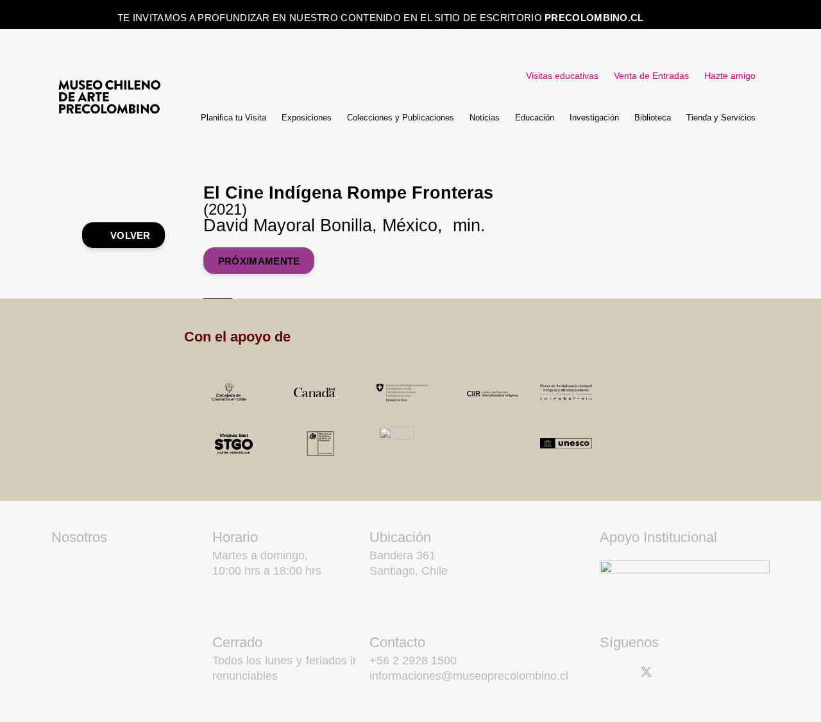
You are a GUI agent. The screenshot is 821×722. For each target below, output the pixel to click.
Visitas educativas (562, 75)
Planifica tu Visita (233, 117)
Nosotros (79, 537)
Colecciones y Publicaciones (400, 117)
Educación (534, 117)
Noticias (485, 117)
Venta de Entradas (651, 75)
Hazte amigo (730, 75)
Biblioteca (652, 117)
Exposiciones (307, 117)
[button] (439, 337)
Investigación (594, 117)
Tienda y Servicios (721, 117)
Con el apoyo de (237, 337)
